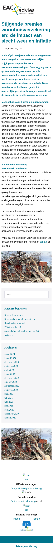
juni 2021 (8, 402)
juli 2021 (8, 398)
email (21, 501)
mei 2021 (8, 405)
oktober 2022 (10, 382)
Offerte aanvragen (26, 484)
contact (43, 242)
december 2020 (11, 413)
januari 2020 (10, 417)
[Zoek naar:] (26, 294)
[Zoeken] (44, 294)
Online (13, 501)
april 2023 (9, 370)
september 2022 (11, 386)
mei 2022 (8, 394)
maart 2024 (9, 354)
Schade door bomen (13, 315)
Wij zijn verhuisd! (12, 327)
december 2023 (11, 362)
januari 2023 (10, 374)
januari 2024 (10, 358)
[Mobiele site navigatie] (49, 9)
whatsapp (30, 501)
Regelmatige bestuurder (15, 323)
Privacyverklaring (26, 546)
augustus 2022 (11, 390)
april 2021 (9, 410)
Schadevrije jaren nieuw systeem (19, 319)
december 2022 (11, 378)
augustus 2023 (11, 366)
